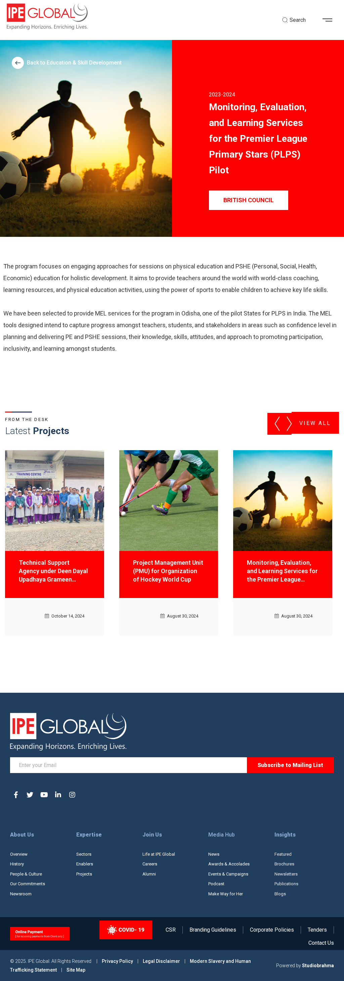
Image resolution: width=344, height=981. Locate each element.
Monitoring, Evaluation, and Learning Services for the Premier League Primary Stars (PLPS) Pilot (168, 572)
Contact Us (321, 943)
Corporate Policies (272, 930)
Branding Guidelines (212, 930)
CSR (171, 930)
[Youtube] (44, 795)
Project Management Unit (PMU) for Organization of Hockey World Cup (54, 571)
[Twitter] (30, 795)
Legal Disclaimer (161, 961)
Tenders (317, 930)
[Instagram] (72, 795)
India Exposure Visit (274, 562)
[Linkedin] (58, 795)
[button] (330, 20)
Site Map (76, 970)
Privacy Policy (118, 961)
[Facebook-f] (16, 795)
